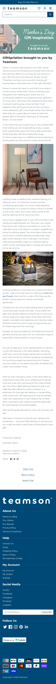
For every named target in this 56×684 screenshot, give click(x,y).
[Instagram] (28, 353)
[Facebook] (24, 353)
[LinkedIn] (36, 353)
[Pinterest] (32, 353)
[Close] (51, 327)
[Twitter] (20, 353)
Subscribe (41, 345)
